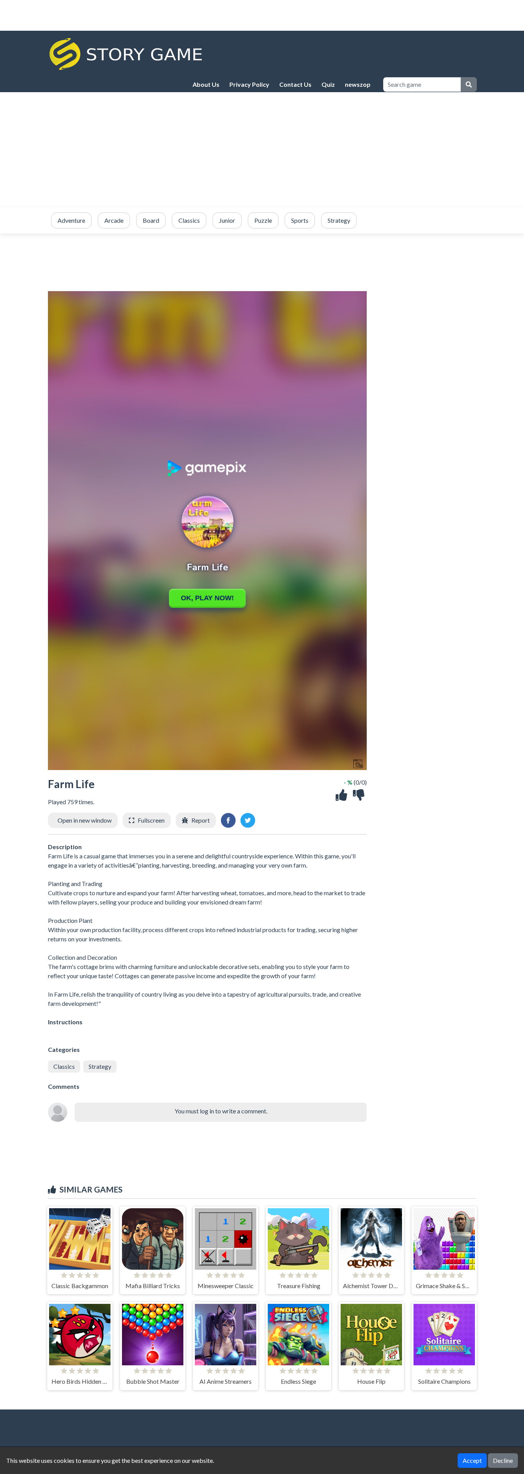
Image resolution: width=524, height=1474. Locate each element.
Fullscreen (151, 820)
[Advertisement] (262, 150)
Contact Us (295, 84)
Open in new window (85, 820)
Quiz (328, 84)
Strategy (100, 1066)
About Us (206, 84)
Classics (64, 1066)
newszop (358, 84)
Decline (503, 1460)
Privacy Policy (249, 84)
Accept (472, 1460)
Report (200, 820)
